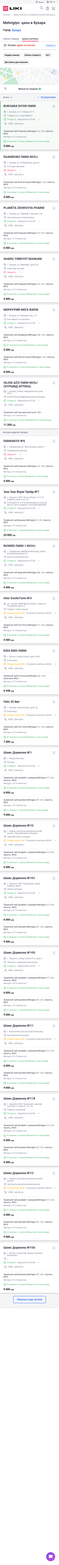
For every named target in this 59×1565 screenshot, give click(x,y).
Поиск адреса (5, 45)
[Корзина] (53, 8)
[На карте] (53, 71)
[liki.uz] (16, 8)
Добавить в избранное (54, 106)
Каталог (6, 15)
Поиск (41, 8)
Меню (5, 8)
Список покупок (47, 8)
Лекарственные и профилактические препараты (34, 15)
